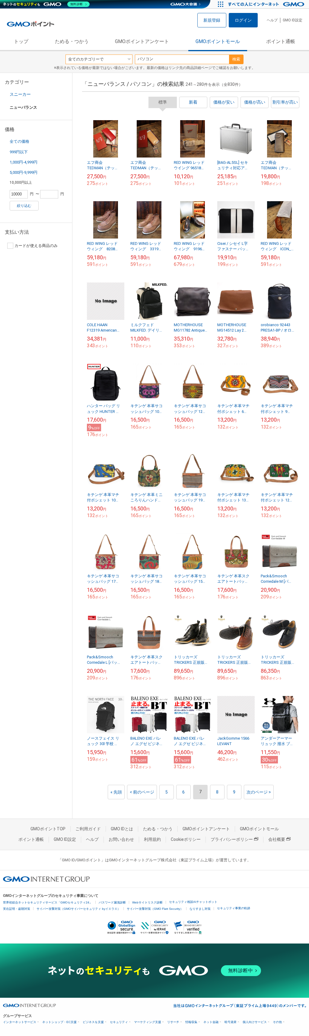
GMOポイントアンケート (142, 41)
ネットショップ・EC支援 (59, 1022)
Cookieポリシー (186, 839)
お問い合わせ (121, 839)
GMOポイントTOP (47, 828)
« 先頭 (116, 792)
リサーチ (173, 1022)
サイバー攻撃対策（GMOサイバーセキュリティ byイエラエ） (78, 908)
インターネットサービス (19, 1022)
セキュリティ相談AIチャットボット (193, 901)
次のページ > (259, 792)
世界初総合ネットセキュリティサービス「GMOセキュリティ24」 (47, 902)
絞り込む (24, 206)
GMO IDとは (122, 828)
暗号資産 (231, 1022)
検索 (236, 59)
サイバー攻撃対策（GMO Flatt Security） (155, 908)
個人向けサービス (255, 1022)
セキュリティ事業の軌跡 (233, 908)
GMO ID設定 (292, 20)
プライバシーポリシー (232, 839)
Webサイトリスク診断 (147, 902)
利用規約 (152, 839)
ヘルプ (272, 20)
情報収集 (191, 1022)
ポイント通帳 (280, 41)
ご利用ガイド (88, 828)
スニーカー (20, 94)
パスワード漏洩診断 (112, 902)
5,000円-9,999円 (23, 172)
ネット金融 (210, 1022)
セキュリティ (119, 1022)
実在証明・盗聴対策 (16, 908)
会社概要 (276, 839)
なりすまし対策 (200, 908)
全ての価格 (19, 141)
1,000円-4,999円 (23, 162)
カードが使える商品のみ (36, 245)
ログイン (243, 20)
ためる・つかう (72, 41)
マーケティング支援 (147, 1022)
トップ (21, 41)
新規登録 (211, 20)
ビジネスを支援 (93, 1022)
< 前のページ (142, 792)
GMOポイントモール (218, 41)
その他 (277, 1022)
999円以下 (19, 152)
